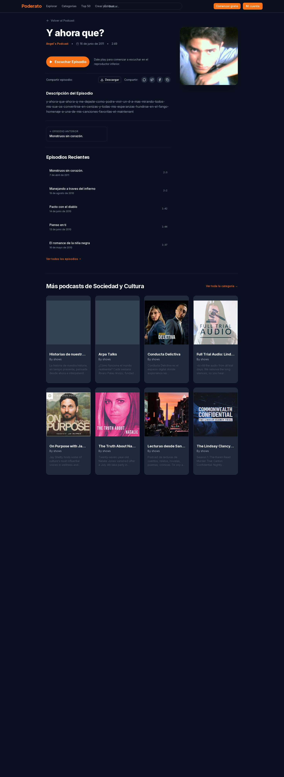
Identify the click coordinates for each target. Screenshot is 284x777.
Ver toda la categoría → (222, 286)
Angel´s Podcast (57, 43)
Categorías (69, 6)
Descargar (112, 79)
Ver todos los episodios (62, 258)
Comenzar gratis (227, 6)
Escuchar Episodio (70, 62)
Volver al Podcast (62, 20)
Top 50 (85, 6)
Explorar (51, 6)
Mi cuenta (252, 6)
